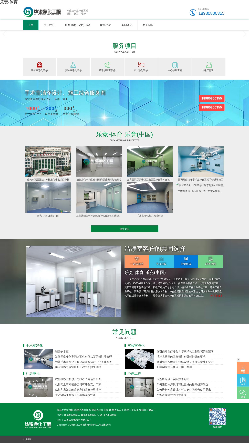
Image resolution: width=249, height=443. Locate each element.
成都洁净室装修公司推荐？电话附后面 (78, 379)
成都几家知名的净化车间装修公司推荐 (78, 389)
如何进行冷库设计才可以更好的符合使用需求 (184, 389)
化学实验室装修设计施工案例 (174, 367)
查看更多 (124, 228)
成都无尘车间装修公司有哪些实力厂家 (78, 384)
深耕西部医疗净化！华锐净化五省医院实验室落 (185, 351)
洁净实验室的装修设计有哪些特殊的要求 (181, 356)
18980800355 (211, 98)
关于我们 (49, 25)
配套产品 (105, 25)
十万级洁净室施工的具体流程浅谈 (75, 394)
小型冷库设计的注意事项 (171, 394)
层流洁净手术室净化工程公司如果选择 (78, 367)
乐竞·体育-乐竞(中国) (77, 25)
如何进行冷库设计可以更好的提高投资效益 (182, 384)
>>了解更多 (217, 295)
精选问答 (148, 25)
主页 (30, 25)
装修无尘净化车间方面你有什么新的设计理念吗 (83, 356)
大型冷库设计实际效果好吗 (173, 379)
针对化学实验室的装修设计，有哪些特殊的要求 (185, 361)
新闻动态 (126, 25)
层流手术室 (62, 351)
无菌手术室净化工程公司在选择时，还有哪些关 (83, 361)
